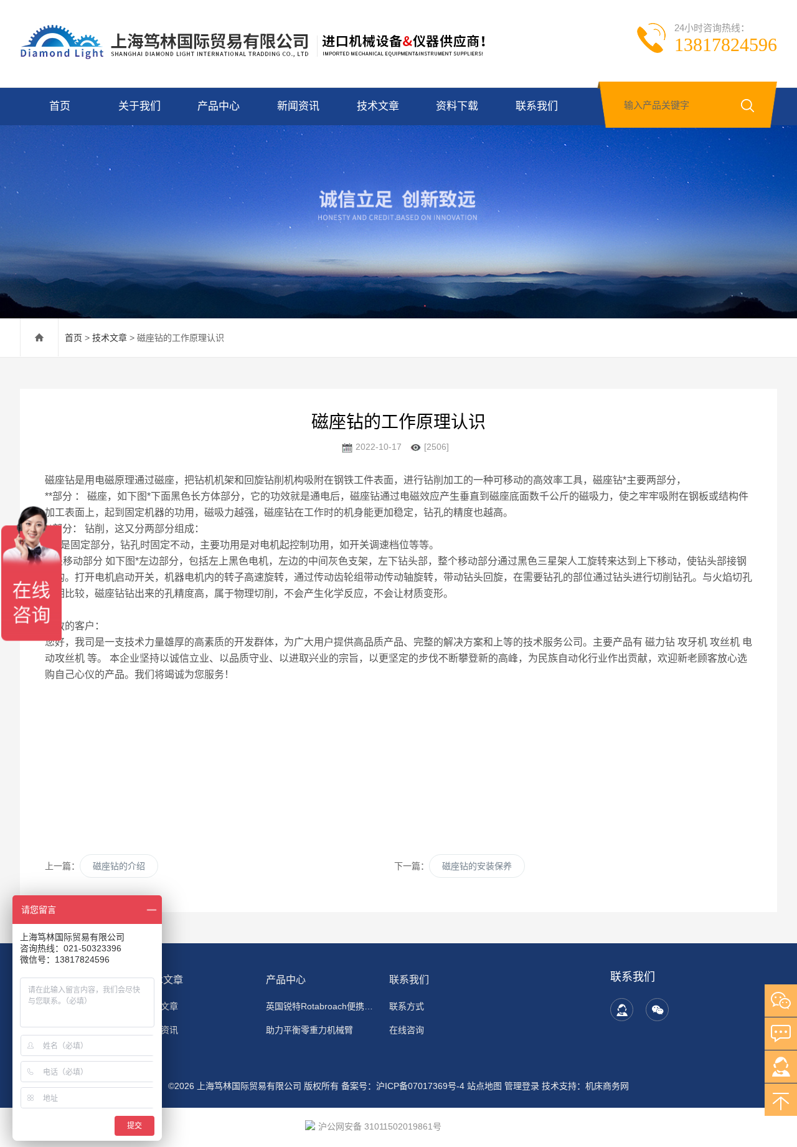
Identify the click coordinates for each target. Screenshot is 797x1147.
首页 (59, 106)
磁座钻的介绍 (119, 866)
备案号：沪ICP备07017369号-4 (403, 1086)
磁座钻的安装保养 (477, 866)
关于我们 (139, 106)
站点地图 (484, 1086)
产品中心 (218, 106)
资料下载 (457, 106)
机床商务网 (607, 1086)
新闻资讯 (298, 106)
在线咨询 (406, 1030)
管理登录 (521, 1086)
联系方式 (406, 1006)
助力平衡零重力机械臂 (309, 1030)
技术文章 (378, 106)
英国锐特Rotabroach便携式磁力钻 (320, 1006)
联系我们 (537, 106)
